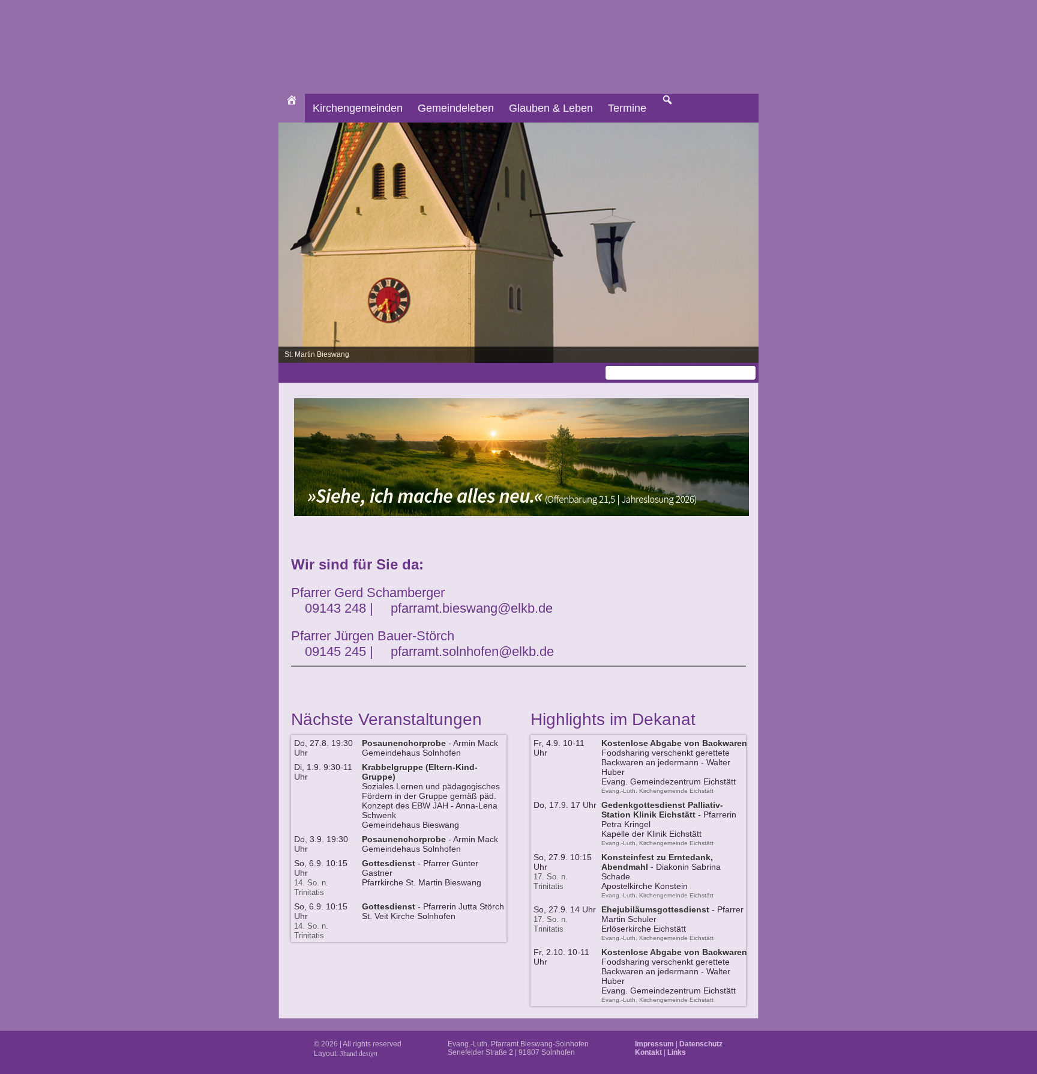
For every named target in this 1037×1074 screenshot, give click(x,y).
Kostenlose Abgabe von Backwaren (674, 743)
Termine (627, 108)
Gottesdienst (388, 863)
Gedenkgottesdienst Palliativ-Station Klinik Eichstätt (662, 809)
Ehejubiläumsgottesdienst (655, 909)
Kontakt (648, 1052)
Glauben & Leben (551, 108)
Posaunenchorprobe (404, 743)
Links (676, 1052)
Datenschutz (701, 1044)
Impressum (654, 1044)
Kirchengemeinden (358, 108)
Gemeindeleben (456, 108)
